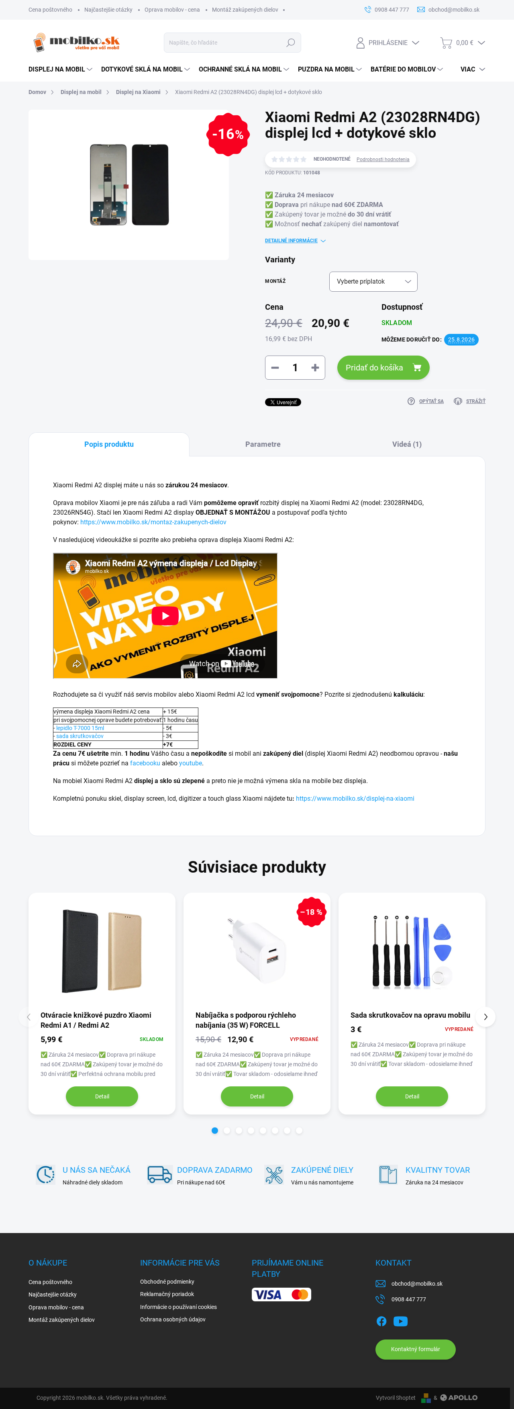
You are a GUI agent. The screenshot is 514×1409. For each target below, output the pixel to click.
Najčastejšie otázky (108, 9)
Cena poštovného (50, 9)
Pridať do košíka (374, 367)
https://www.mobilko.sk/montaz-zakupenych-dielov (153, 522)
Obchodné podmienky (167, 1281)
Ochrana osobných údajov (173, 1319)
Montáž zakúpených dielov (245, 9)
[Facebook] (381, 1320)
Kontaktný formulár (415, 1349)
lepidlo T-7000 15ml (80, 728)
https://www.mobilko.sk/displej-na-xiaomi (355, 798)
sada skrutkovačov (80, 736)
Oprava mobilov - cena (172, 9)
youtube (190, 763)
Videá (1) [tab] (407, 444)
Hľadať (290, 42)
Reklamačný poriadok (167, 1294)
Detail (102, 1096)
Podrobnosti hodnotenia (383, 159)
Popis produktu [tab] (109, 444)
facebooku (145, 763)
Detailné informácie (291, 240)
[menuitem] (61, 69)
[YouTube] (401, 1320)
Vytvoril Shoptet (396, 1398)
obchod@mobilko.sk (417, 1283)
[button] (215, 1131)
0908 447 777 (409, 1299)
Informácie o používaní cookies (178, 1307)
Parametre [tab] (263, 444)
